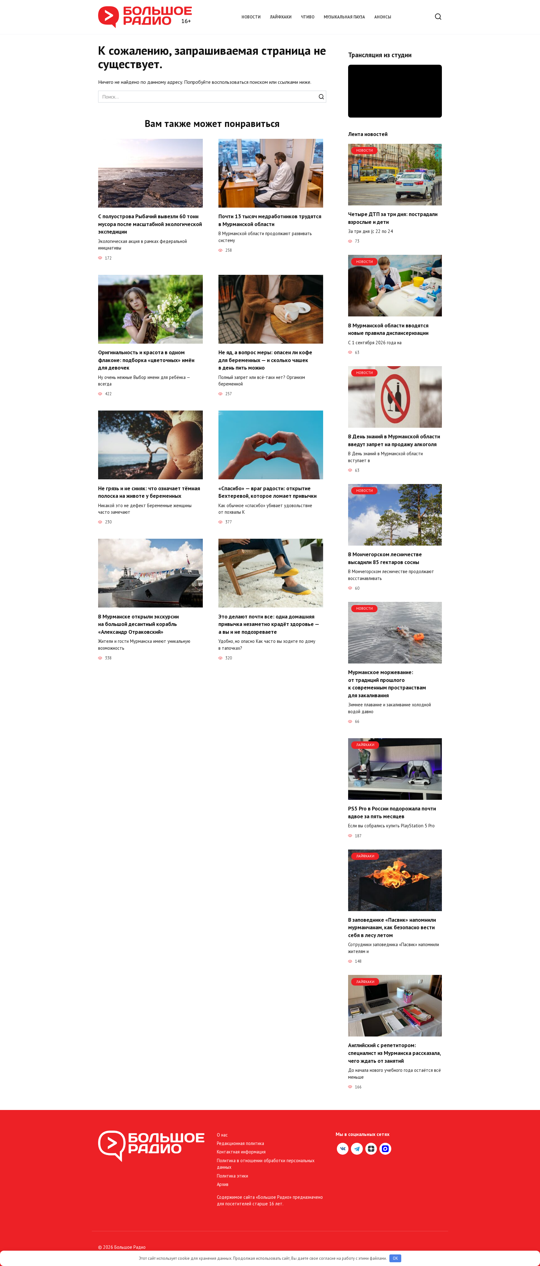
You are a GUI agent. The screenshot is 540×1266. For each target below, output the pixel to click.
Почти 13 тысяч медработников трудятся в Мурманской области (269, 220)
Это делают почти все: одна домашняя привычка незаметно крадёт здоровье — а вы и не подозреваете (268, 624)
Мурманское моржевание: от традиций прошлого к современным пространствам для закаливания (387, 683)
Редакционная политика (240, 1143)
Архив (222, 1184)
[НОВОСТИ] (395, 202)
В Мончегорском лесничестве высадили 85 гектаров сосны (385, 558)
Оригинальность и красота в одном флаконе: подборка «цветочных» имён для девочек (146, 360)
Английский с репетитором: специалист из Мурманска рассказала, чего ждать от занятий (394, 1053)
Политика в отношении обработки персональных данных (265, 1164)
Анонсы (382, 17)
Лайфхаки (281, 17)
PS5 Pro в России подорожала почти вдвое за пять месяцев (392, 812)
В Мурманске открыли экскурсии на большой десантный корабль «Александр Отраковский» (138, 624)
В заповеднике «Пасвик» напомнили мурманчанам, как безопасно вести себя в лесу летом (392, 927)
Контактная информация (241, 1152)
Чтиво (307, 17)
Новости (251, 17)
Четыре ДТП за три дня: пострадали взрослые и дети (393, 217)
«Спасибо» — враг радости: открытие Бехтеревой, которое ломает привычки (267, 491)
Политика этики (232, 1176)
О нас (222, 1135)
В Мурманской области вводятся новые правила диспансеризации (388, 328)
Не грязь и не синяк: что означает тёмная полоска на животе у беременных (149, 491)
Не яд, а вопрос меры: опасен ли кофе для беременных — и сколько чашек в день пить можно (265, 360)
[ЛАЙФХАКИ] (395, 796)
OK (395, 1258)
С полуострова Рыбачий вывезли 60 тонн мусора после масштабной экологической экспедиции (150, 224)
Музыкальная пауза (344, 17)
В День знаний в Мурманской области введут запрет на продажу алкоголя (394, 440)
